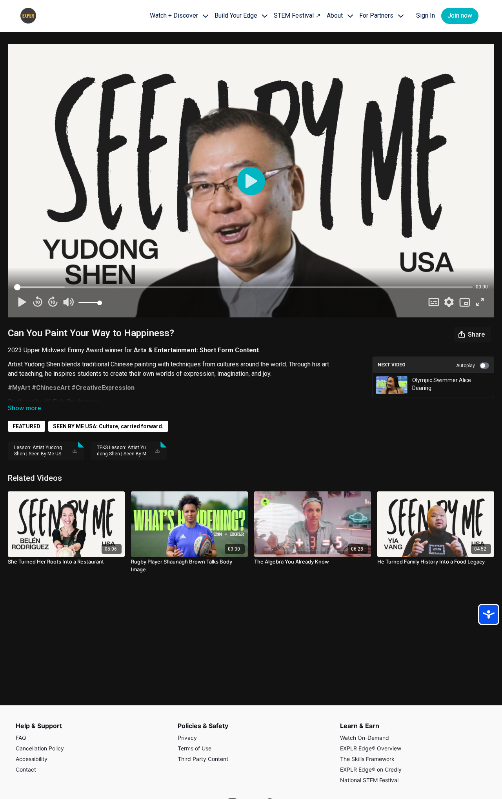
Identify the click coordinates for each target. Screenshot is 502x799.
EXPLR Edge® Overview (370, 748)
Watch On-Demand (364, 737)
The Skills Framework (367, 759)
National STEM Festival (369, 780)
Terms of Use (194, 748)
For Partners (377, 15)
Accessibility (31, 759)
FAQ (21, 737)
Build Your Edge (237, 15)
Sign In (425, 15)
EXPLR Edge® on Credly (371, 769)
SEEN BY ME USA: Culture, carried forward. (108, 426)
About (335, 15)
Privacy (187, 737)
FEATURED (26, 426)
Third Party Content (203, 759)
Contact (26, 769)
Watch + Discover (175, 15)
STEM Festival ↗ (297, 15)
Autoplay (465, 365)
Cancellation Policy (40, 748)
